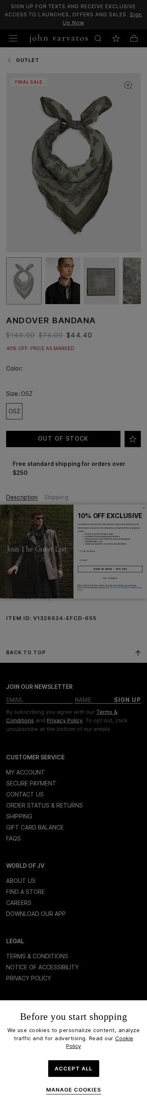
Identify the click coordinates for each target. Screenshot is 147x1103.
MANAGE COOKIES (73, 1090)
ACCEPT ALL (73, 1068)
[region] (73, 1051)
